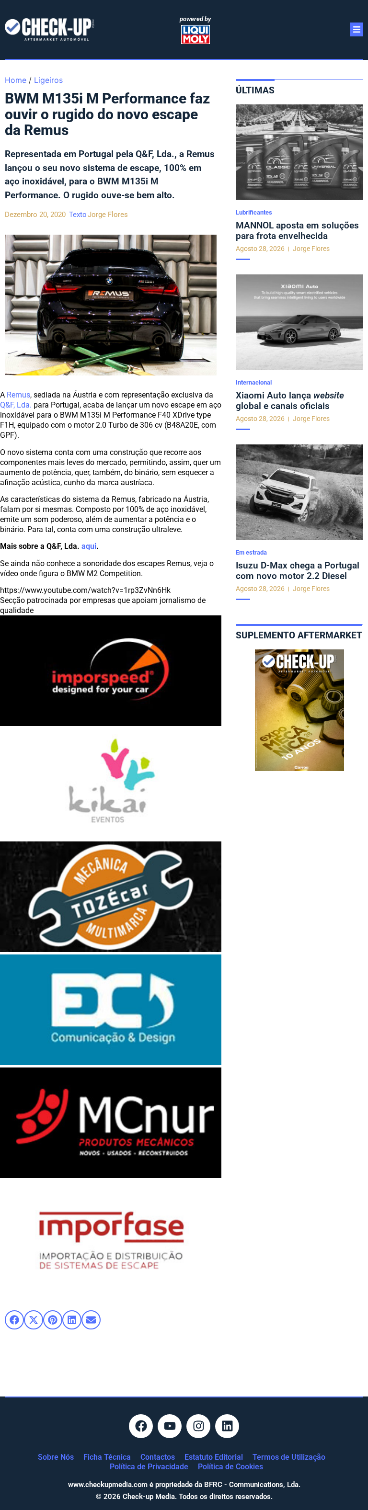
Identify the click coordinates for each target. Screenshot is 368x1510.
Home (15, 80)
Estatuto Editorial (213, 1457)
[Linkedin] (227, 1426)
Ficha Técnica (107, 1457)
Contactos (157, 1457)
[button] (14, 1319)
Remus (18, 394)
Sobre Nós (56, 1457)
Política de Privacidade (149, 1466)
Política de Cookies (230, 1466)
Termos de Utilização (289, 1457)
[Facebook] (141, 1426)
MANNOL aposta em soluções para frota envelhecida (297, 230)
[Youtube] (170, 1426)
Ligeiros (48, 80)
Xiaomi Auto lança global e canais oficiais (290, 400)
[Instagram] (198, 1426)
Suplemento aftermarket (299, 635)
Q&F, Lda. (16, 404)
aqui (88, 546)
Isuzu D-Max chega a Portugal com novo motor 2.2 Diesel (297, 570)
